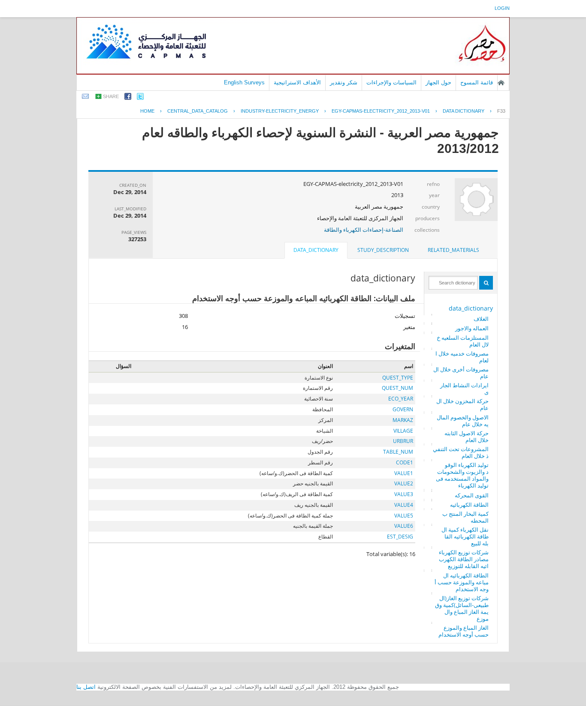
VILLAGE (403, 430)
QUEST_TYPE (397, 377)
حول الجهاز (438, 82)
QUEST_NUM (397, 388)
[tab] (453, 250)
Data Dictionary (463, 111)
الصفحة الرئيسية (501, 82)
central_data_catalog (197, 111)
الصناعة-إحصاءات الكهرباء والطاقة (363, 229)
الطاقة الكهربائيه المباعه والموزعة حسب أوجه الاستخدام (462, 582)
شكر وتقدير (343, 82)
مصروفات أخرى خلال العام (461, 373)
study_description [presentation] (383, 250)
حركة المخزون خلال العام (462, 404)
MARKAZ (403, 420)
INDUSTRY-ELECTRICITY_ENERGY (280, 111)
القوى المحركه (472, 495)
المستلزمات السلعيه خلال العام (463, 341)
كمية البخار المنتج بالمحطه (465, 517)
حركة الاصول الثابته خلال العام (466, 436)
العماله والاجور (472, 328)
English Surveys (244, 82)
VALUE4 (403, 505)
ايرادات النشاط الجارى (464, 388)
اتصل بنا (86, 687)
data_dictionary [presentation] (315, 250)
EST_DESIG (400, 536)
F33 (501, 111)
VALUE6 (403, 526)
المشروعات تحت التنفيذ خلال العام (461, 452)
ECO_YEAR (400, 398)
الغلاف (481, 318)
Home (147, 111)
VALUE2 (403, 483)
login (502, 8)
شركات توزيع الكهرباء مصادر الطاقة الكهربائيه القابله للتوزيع (464, 559)
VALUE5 (403, 515)
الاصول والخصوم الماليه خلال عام (463, 421)
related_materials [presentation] (453, 250)
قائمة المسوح (476, 82)
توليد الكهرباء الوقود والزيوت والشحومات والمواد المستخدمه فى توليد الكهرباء (462, 475)
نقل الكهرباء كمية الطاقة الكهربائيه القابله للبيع (465, 536)
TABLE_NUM (398, 451)
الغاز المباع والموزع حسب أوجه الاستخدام (463, 631)
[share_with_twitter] (140, 98)
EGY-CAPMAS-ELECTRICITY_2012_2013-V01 (381, 111)
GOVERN (403, 409)
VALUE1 (403, 473)
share (111, 96)
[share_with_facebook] (127, 98)
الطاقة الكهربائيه (469, 504)
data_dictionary (471, 308)
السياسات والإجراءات (391, 82)
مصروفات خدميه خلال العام (462, 357)
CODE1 (404, 462)
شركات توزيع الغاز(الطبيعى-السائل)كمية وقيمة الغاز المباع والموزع (462, 608)
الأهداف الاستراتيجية (297, 82)
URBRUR (403, 441)
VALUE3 (403, 494)
